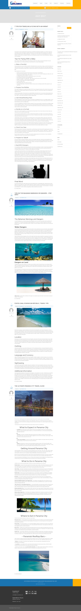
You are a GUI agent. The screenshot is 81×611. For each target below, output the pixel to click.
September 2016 (60, 107)
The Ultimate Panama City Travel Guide (29, 386)
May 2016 (59, 116)
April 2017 (59, 91)
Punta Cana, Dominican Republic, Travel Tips (31, 303)
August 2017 (59, 82)
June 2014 (59, 121)
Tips (27, 29)
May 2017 (59, 89)
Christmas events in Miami (61, 41)
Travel (58, 131)
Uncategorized (21, 29)
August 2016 (59, 109)
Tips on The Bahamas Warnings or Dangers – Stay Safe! (33, 193)
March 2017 (59, 93)
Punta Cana (28, 306)
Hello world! (60, 52)
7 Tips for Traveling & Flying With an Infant (31, 26)
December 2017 (60, 75)
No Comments (11, 39)
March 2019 (59, 71)
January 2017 (59, 98)
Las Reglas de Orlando (61, 39)
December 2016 (60, 100)
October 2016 (59, 105)
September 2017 (60, 80)
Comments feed (60, 144)
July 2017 (59, 84)
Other (58, 129)
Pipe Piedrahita (11, 202)
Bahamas (23, 197)
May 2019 (59, 68)
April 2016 (59, 118)
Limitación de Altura (60, 33)
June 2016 (59, 114)
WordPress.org (59, 146)
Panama (22, 388)
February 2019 (59, 73)
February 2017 (59, 96)
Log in (58, 139)
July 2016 (59, 112)
